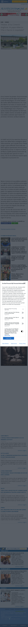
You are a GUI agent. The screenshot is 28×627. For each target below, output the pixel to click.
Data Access (14, 343)
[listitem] (14, 309)
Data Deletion (5, 343)
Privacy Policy (22, 343)
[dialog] (14, 313)
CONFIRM (8, 338)
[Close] (25, 283)
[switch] (22, 312)
